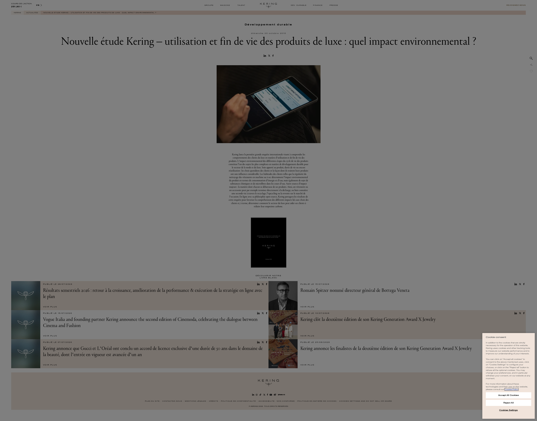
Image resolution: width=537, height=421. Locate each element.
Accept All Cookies (508, 395)
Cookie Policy (511, 389)
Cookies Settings (508, 410)
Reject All (508, 403)
